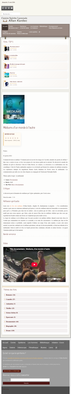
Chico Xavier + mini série (16, 81)
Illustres (43, 347)
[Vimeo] (8, 8)
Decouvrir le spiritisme (12, 371)
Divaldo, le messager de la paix (17, 64)
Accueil (5, 343)
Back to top (6, 389)
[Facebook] (2, 8)
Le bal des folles (14, 55)
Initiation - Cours (58, 343)
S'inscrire (26, 383)
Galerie (12, 347)
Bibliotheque (44, 343)
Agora (5, 347)
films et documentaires (18, 185)
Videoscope (21, 347)
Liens (51, 347)
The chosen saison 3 (14, 46)
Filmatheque (33, 347)
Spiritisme (21, 343)
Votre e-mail (6, 380)
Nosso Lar (12, 73)
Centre (13, 343)
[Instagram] (5, 8)
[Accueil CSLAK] (14, 20)
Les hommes (33, 343)
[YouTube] (11, 8)
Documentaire (14, 180)
